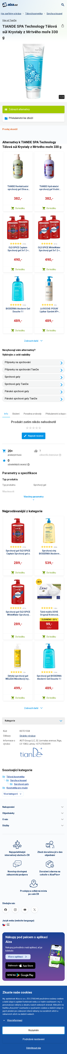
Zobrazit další (31, 341)
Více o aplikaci (15, 957)
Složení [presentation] (15, 414)
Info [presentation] (6, 414)
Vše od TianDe (9, 20)
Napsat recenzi (35, 436)
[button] (33, 807)
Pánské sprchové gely (17, 391)
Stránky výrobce (28, 736)
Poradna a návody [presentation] (32, 414)
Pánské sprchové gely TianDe (21, 398)
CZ (8, 924)
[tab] (6, 413)
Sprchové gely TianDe (17, 384)
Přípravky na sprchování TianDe (22, 369)
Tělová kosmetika (34, 13)
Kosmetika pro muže (17, 788)
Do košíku (20, 208)
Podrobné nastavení (33, 1039)
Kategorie (10, 720)
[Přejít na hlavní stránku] (10, 4)
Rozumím (33, 1030)
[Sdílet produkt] (62, 26)
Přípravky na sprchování (18, 362)
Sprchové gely (12, 376)
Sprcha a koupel (54, 13)
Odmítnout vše (33, 1048)
